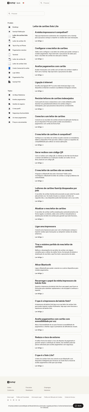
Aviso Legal (10, 397)
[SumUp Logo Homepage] (12, 3)
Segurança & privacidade (21, 113)
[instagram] (13, 400)
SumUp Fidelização (19, 31)
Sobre (9, 387)
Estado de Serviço (70, 397)
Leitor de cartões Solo (20, 64)
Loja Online (16, 73)
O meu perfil (16, 108)
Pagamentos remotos (19, 50)
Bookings (15, 27)
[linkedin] (19, 400)
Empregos (47, 387)
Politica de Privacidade (22, 397)
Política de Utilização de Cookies (53, 397)
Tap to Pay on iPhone (19, 45)
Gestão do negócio (19, 104)
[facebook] (8, 400)
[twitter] (10, 400)
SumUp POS (17, 82)
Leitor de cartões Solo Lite (20, 36)
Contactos (10, 390)
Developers (29, 390)
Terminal (15, 54)
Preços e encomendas (20, 122)
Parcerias (29, 387)
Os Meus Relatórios (19, 95)
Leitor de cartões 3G (19, 41)
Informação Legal (36, 397)
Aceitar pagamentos (19, 99)
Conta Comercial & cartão (21, 68)
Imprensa (47, 390)
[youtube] (16, 400)
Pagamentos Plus (18, 77)
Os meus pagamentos (19, 117)
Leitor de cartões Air (19, 59)
